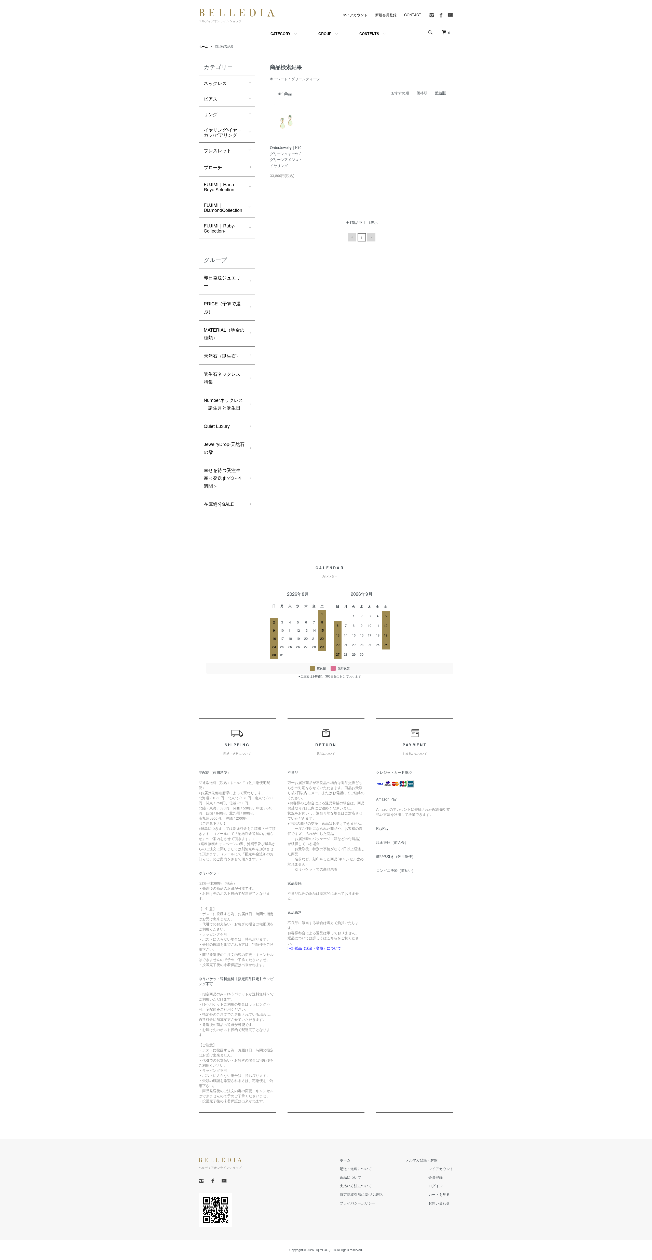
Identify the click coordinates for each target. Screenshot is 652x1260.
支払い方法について (356, 1185)
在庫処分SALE (219, 503)
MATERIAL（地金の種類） (224, 333)
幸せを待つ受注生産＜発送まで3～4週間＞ (222, 478)
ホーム (203, 46)
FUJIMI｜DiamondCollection (223, 207)
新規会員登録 (386, 14)
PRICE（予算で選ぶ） (222, 307)
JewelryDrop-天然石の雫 (224, 448)
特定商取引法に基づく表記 (361, 1194)
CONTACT (412, 14)
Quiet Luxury (217, 426)
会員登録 (435, 1177)
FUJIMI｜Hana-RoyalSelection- (220, 187)
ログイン (435, 1185)
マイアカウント (355, 14)
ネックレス (215, 83)
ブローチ (213, 167)
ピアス (211, 98)
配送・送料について (356, 1168)
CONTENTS (369, 33)
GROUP (324, 33)
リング (211, 114)
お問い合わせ (439, 1202)
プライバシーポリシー (357, 1202)
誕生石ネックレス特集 (222, 377)
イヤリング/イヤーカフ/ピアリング (223, 132)
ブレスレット (217, 150)
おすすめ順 (400, 92)
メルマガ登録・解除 (421, 1159)
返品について (350, 1177)
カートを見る (439, 1194)
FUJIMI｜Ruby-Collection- (219, 228)
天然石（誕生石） (222, 355)
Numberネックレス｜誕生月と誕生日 (223, 404)
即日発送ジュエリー (222, 281)
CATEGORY (280, 33)
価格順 (422, 92)
